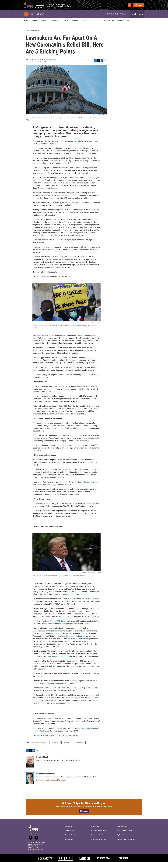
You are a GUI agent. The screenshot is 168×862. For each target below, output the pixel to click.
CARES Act (66, 358)
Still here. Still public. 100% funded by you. (84, 803)
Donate (139, 5)
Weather (107, 20)
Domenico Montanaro (49, 60)
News (26, 20)
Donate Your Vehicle (97, 835)
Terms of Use (69, 830)
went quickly (46, 511)
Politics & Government (33, 30)
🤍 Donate (84, 811)
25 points (80, 601)
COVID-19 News (79, 742)
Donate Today (95, 826)
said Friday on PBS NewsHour (57, 621)
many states (78, 141)
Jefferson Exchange (120, 20)
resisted (79, 636)
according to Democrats (60, 656)
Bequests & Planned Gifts (98, 839)
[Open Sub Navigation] (29, 20)
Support (75, 20)
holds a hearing (59, 631)
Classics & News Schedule (124, 830)
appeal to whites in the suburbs (74, 594)
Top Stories (54, 742)
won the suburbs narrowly (89, 599)
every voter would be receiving (78, 639)
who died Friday (84, 728)
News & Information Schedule (126, 839)
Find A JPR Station (122, 826)
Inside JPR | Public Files (72, 835)
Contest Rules (69, 839)
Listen (43, 20)
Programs (54, 20)
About (96, 20)
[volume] (32, 14)
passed (90, 168)
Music (34, 20)
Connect (86, 20)
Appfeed (66, 742)
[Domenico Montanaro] (30, 778)
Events (65, 20)
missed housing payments (51, 683)
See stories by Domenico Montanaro (51, 780)
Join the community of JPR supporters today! (96, 807)
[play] (26, 14)
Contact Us (68, 826)
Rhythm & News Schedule (124, 835)
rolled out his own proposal (87, 482)
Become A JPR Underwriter (99, 830)
